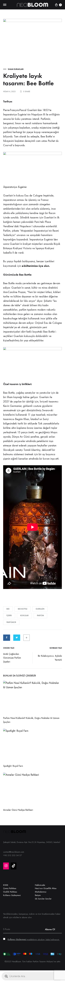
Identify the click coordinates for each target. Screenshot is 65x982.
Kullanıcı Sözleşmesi (12, 895)
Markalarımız (40, 891)
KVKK (5, 885)
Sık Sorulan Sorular (43, 898)
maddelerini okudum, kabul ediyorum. (34, 939)
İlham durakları (16, 69)
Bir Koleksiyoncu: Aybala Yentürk (50, 657)
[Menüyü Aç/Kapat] (4, 5)
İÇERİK (9, 615)
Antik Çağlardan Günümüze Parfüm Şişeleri (12, 657)
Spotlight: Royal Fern (13, 765)
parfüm (40, 615)
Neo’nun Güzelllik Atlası (45, 888)
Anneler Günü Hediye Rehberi (18, 809)
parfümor (11, 622)
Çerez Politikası (9, 888)
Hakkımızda (40, 885)
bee (7, 609)
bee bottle (22, 609)
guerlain (40, 609)
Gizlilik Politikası (10, 891)
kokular (24, 615)
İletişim (38, 895)
